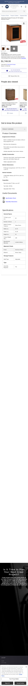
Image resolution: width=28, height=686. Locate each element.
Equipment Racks (24, 15)
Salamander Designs (11, 64)
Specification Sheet (11, 198)
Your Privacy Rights (14, 678)
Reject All (7, 683)
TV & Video (3, 662)
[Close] (26, 667)
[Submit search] (24, 11)
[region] (14, 675)
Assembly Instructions (11, 201)
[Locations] (21, 6)
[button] (2, 6)
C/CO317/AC (7, 66)
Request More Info (15, 76)
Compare (11, 113)
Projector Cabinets (15, 15)
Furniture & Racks (5, 15)
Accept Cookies (20, 683)
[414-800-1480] (25, 6)
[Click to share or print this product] (23, 23)
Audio (2, 660)
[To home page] (12, 6)
